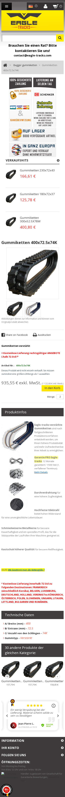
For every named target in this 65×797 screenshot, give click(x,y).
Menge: (51, 396)
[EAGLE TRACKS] (24, 20)
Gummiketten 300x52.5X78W (30, 219)
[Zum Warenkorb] (57, 6)
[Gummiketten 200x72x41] (54, 669)
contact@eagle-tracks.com (32, 55)
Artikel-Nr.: (7, 365)
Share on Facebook (17, 334)
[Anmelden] (45, 6)
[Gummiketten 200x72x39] (10, 669)
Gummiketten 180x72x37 (37, 194)
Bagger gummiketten (25, 65)
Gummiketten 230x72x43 (37, 170)
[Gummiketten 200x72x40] (32, 669)
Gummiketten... (11, 681)
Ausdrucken (44, 334)
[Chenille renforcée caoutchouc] (11, 174)
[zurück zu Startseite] (5, 65)
